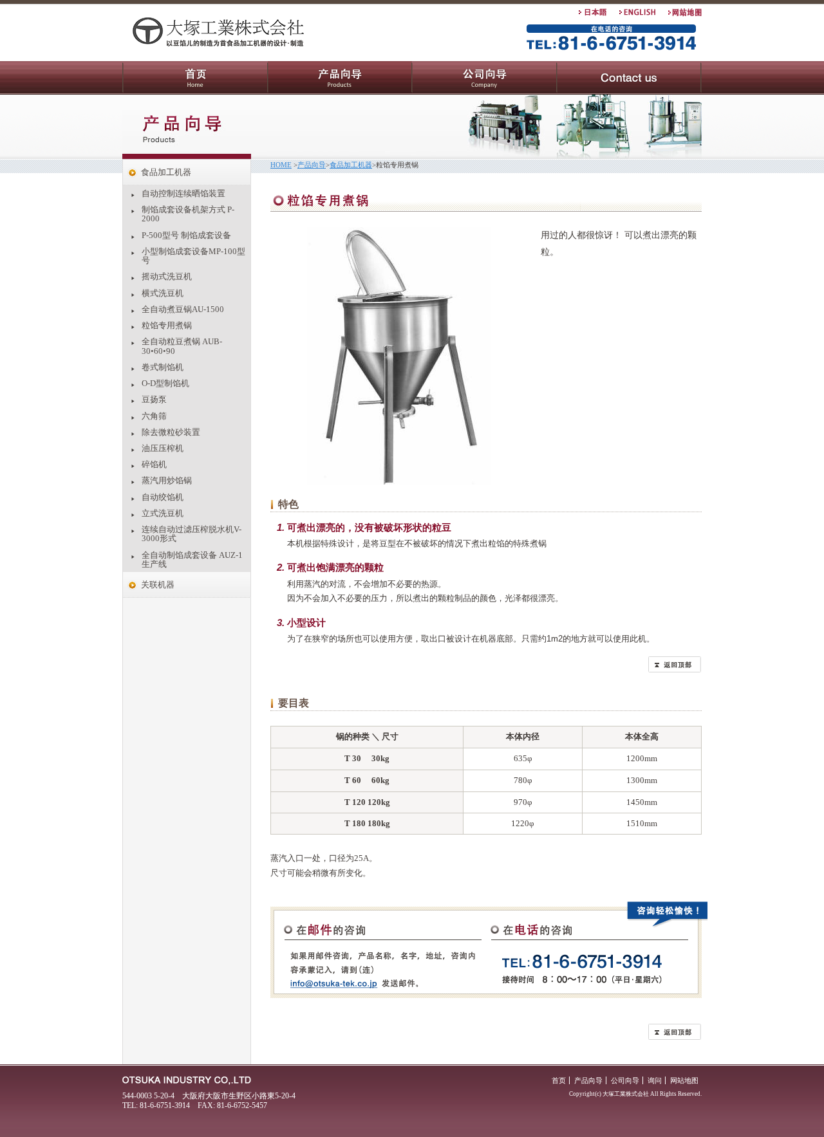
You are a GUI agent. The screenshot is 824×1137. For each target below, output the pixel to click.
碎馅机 (154, 464)
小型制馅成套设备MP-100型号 (193, 255)
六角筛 (154, 416)
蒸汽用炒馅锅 (167, 480)
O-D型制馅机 (165, 383)
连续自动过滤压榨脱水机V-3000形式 (191, 533)
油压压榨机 (162, 448)
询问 (629, 78)
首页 (195, 78)
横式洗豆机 (162, 293)
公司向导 (484, 78)
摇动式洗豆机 (167, 276)
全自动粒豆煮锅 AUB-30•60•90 (182, 346)
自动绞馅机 (162, 497)
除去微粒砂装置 (171, 432)
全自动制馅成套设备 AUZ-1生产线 (192, 559)
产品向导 (340, 78)
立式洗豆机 (162, 513)
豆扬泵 (154, 399)
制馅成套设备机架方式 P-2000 (188, 214)
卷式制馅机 (162, 367)
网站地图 (684, 1080)
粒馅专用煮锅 (167, 325)
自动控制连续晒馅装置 (183, 193)
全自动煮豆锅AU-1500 (183, 309)
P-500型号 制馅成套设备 (186, 235)
